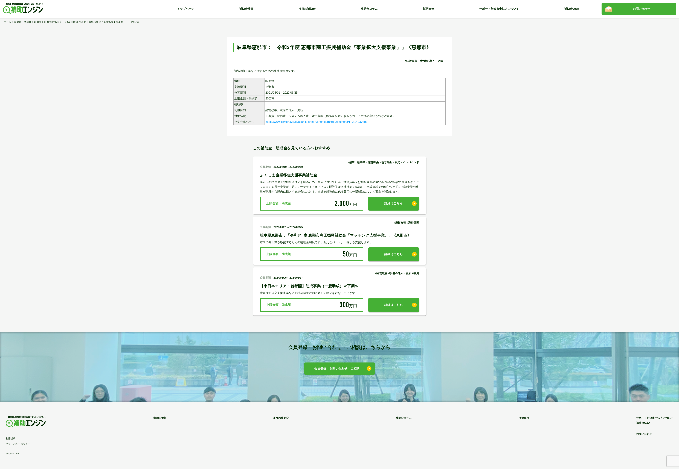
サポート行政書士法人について (499, 8)
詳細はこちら (393, 203)
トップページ (185, 8)
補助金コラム (369, 8)
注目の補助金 (307, 8)
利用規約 (11, 438)
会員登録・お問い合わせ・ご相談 (336, 368)
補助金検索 (246, 8)
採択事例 (428, 8)
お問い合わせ (641, 8)
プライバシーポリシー (18, 444)
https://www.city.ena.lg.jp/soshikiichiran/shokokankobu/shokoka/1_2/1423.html (316, 121)
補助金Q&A (571, 8)
